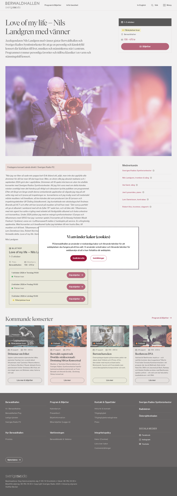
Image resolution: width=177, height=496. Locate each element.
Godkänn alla (78, 258)
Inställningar (98, 258)
